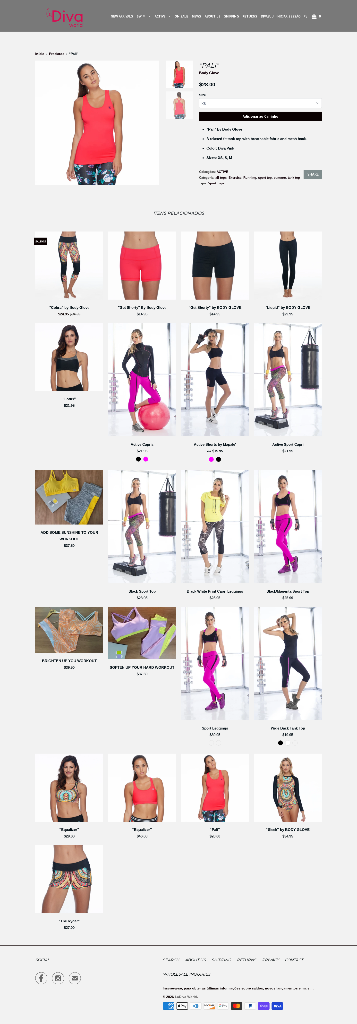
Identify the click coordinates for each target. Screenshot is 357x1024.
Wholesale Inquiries (186, 974)
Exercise (235, 177)
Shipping (221, 960)
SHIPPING (231, 16)
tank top (294, 177)
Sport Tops (216, 183)
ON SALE (181, 16)
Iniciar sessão (288, 16)
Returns (246, 960)
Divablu (267, 16)
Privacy (270, 960)
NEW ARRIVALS (122, 16)
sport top (265, 177)
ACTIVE (161, 16)
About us (195, 960)
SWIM (142, 16)
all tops (221, 177)
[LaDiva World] (64, 15)
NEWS (196, 16)
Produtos (56, 54)
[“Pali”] (97, 123)
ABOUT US (213, 16)
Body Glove (209, 73)
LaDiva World (186, 997)
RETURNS (249, 16)
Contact (294, 960)
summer (280, 177)
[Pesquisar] (306, 16)
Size (202, 95)
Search (171, 960)
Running (249, 177)
